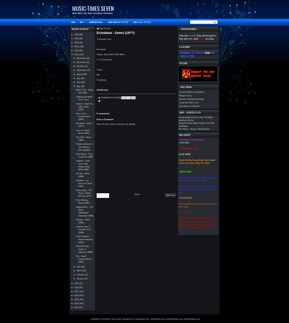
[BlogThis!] (125, 97)
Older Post (170, 195)
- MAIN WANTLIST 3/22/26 (117, 22)
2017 (76, 291)
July (79, 78)
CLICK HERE (185, 154)
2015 (76, 299)
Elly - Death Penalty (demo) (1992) (84, 259)
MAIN (73, 22)
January (80, 278)
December (81, 58)
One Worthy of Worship (189, 106)
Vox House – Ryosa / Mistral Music (194, 129)
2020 (76, 283)
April (79, 267)
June (79, 82)
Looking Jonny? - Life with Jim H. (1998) (84, 229)
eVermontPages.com (174, 319)
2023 (76, 46)
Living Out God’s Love (188, 102)
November (81, 62)
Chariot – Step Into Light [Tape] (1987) (84, 107)
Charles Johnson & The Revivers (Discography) (84, 147)
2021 (76, 54)
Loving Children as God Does (191, 92)
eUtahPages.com (158, 319)
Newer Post (103, 195)
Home (137, 194)
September (82, 70)
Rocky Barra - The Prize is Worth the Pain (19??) (84, 193)
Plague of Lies (185, 96)
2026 (76, 34)
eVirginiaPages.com (192, 319)
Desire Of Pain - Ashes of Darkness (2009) (84, 249)
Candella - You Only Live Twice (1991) (84, 183)
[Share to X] (128, 97)
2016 (76, 295)
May (79, 86)
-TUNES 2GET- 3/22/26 (141, 22)
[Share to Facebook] (131, 97)
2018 (76, 287)
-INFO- (81, 22)
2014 (76, 303)
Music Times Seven (93, 8)
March (80, 270)
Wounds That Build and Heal (191, 99)
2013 (76, 307)
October (80, 66)
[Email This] (122, 97)
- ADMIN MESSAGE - (95, 22)
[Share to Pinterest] (134, 97)
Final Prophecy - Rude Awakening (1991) (84, 239)
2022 (76, 50)
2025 (76, 38)
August (80, 74)
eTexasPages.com (141, 319)
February (81, 275)
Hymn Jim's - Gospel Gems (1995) (83, 116)
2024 (76, 42)
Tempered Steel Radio (188, 123)
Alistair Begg (184, 117)
